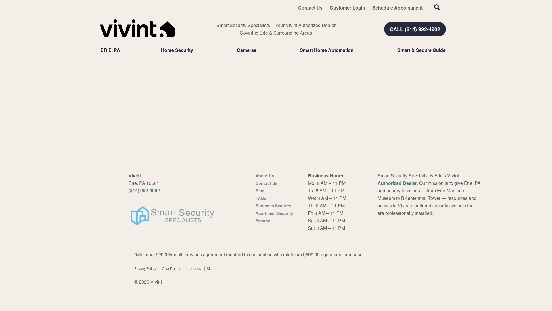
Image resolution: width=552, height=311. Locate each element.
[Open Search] (437, 7)
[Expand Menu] (196, 50)
